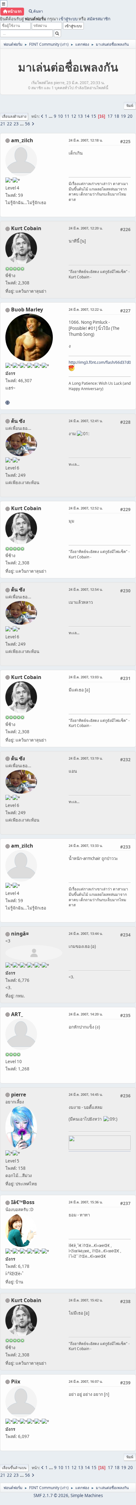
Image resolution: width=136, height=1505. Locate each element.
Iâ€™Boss (22, 1202)
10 (60, 116)
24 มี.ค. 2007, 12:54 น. (86, 589)
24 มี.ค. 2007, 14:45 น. (86, 1094)
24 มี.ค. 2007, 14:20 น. (86, 1014)
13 (80, 116)
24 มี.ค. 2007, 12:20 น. (86, 228)
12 (73, 116)
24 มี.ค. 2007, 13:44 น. (86, 933)
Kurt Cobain (26, 228)
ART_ (17, 1014)
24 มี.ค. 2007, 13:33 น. (86, 845)
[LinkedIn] (7, 402)
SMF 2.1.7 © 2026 (51, 1495)
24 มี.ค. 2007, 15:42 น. (86, 1300)
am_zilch (22, 140)
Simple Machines (87, 1495)
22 (9, 124)
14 (87, 116)
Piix (15, 1381)
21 (2, 124)
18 (116, 116)
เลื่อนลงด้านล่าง (14, 116)
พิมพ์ (130, 105)
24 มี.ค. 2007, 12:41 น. (86, 420)
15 (93, 116)
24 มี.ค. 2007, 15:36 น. (86, 1202)
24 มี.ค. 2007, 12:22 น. (86, 309)
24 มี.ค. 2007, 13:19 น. (86, 758)
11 (67, 116)
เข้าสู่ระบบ (68, 19)
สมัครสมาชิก (98, 19)
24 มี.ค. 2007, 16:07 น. (86, 1381)
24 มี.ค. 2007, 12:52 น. (86, 508)
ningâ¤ (20, 933)
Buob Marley (27, 309)
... (51, 116)
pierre (18, 1094)
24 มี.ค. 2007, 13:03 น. (86, 677)
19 (123, 116)
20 (130, 116)
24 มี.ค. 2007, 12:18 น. (86, 140)
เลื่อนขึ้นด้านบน (14, 1467)
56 (27, 124)
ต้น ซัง (18, 420)
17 (110, 116)
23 (16, 124)
